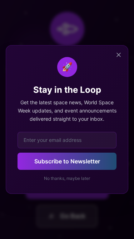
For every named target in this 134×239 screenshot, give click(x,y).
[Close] (118, 54)
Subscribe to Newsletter (67, 161)
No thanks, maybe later (67, 178)
